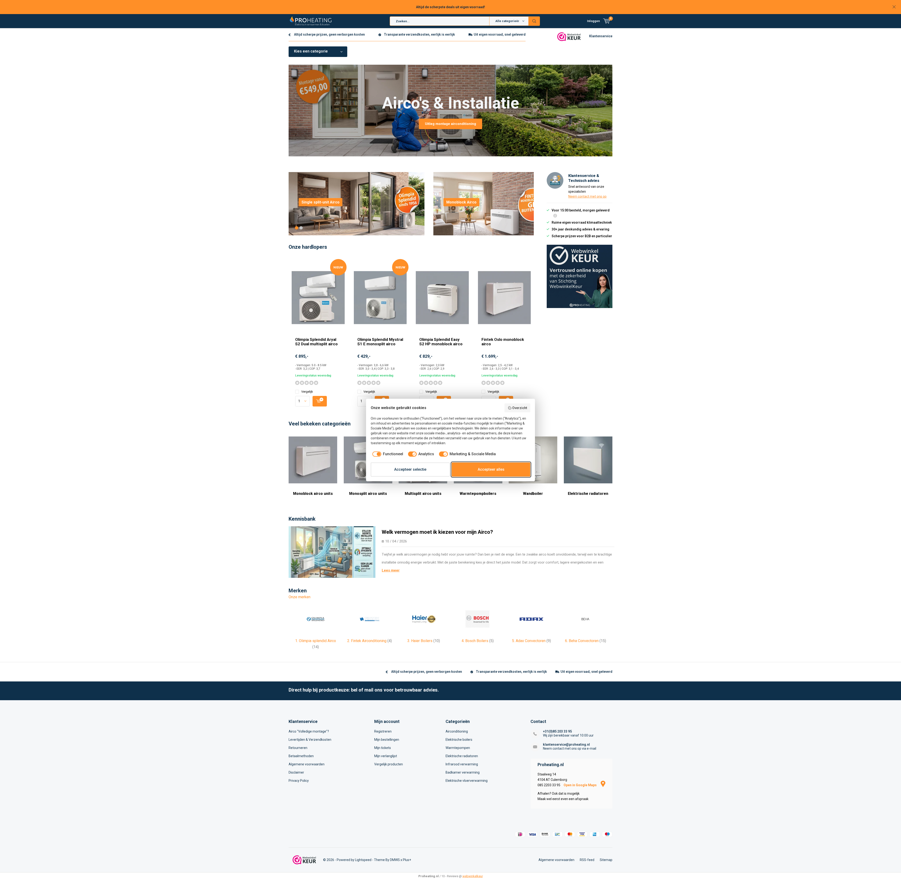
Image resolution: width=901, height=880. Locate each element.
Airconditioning (457, 731)
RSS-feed (587, 860)
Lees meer (391, 570)
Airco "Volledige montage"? (309, 731)
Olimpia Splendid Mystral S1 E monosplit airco (380, 341)
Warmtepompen (458, 748)
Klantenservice (600, 36)
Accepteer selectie (410, 469)
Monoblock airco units (313, 493)
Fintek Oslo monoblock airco (502, 341)
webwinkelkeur (472, 876)
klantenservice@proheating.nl (566, 744)
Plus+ (407, 860)
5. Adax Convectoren (531, 641)
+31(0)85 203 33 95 (557, 731)
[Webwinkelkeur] (569, 36)
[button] (296, 227)
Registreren (383, 731)
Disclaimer (296, 772)
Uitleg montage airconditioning (450, 124)
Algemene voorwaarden (307, 764)
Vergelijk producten (388, 764)
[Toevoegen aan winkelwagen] (320, 401)
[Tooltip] (555, 216)
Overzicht (519, 408)
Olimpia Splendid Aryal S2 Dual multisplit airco (316, 341)
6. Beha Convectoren (585, 641)
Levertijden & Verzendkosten (310, 739)
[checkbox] (387, 454)
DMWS (395, 860)
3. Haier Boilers (423, 641)
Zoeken (534, 21)
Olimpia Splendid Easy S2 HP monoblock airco (440, 341)
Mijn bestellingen (386, 739)
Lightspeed (363, 860)
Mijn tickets (382, 748)
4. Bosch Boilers (478, 641)
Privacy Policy (299, 780)
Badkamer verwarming (463, 772)
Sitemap (606, 860)
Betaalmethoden (301, 756)
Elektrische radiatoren (588, 493)
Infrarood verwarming (462, 764)
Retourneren (298, 748)
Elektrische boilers (459, 739)
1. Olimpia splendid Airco (315, 644)
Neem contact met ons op (587, 196)
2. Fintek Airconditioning (369, 641)
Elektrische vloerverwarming (467, 780)
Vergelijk (307, 391)
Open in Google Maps (580, 785)
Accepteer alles (491, 469)
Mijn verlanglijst (385, 756)
